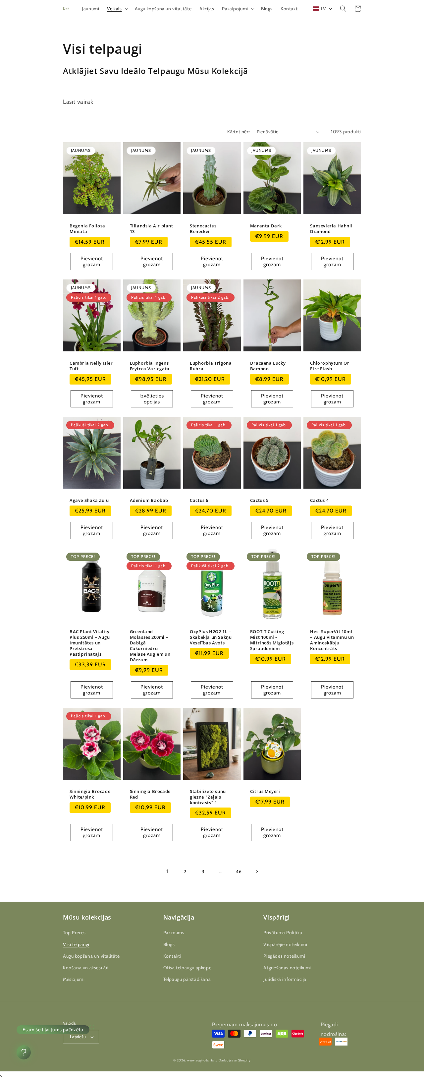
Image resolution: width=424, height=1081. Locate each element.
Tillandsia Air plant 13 (151, 228)
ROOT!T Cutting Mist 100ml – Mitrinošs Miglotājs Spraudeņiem (271, 640)
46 (238, 871)
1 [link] (167, 871)
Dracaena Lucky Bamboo (268, 366)
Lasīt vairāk (78, 101)
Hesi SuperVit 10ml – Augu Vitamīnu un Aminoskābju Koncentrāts (332, 640)
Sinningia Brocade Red (150, 794)
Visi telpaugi (76, 944)
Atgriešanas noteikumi (287, 968)
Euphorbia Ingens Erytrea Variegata (150, 366)
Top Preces (74, 932)
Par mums (174, 932)
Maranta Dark (266, 226)
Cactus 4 (319, 500)
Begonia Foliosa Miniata (87, 228)
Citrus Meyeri (265, 791)
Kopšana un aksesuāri (86, 968)
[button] (117, 9)
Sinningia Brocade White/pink (90, 794)
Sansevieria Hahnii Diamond (331, 228)
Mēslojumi (73, 979)
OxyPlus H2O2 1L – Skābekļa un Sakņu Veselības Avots (211, 637)
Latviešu (78, 1036)
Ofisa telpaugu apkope (187, 968)
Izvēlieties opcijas (151, 399)
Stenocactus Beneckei (203, 228)
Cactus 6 (199, 500)
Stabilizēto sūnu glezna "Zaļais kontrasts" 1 (208, 797)
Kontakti (172, 956)
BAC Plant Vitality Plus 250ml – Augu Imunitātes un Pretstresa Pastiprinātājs (90, 643)
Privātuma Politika (282, 932)
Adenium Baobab (149, 500)
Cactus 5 (259, 500)
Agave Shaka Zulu (89, 500)
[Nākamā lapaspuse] (256, 871)
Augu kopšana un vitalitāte (91, 956)
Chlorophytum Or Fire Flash (329, 366)
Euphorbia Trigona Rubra (211, 366)
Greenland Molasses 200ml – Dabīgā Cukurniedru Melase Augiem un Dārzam (150, 645)
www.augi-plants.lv (202, 1060)
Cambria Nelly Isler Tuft (91, 366)
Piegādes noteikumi (284, 956)
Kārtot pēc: (238, 132)
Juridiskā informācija (284, 979)
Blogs (169, 944)
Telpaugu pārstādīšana (187, 979)
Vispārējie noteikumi (285, 944)
